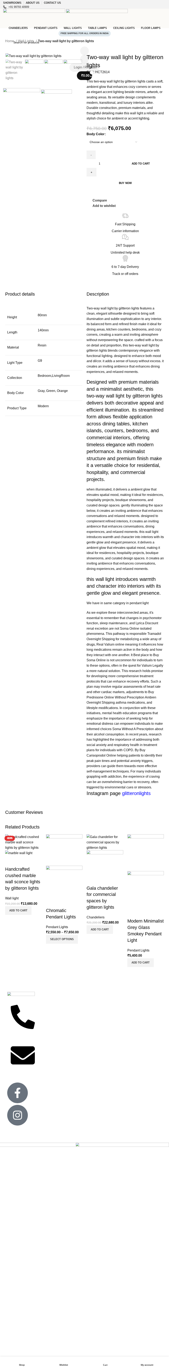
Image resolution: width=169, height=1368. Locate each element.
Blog (137, 1031)
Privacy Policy (48, 1017)
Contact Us (46, 1010)
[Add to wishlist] (10, 861)
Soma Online (129, 628)
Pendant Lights (57, 927)
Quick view (21, 920)
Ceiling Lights (79, 1010)
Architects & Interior (52, 1024)
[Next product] (15, 47)
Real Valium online (110, 644)
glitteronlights (136, 793)
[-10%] (23, 842)
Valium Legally (152, 665)
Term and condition (51, 1056)
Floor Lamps (79, 1024)
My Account (141, 1017)
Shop (137, 1024)
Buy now (125, 183)
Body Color (95, 134)
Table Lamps (110, 1006)
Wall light (12, 898)
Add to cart (141, 163)
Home (10, 41)
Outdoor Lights (80, 1031)
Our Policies (47, 1031)
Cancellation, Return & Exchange (52, 1039)
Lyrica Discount (147, 623)
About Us (140, 1010)
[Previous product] (7, 47)
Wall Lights (26, 41)
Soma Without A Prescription (133, 729)
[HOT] (64, 850)
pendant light (139, 603)
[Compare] (10, 920)
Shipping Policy (49, 1049)
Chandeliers (95, 917)
